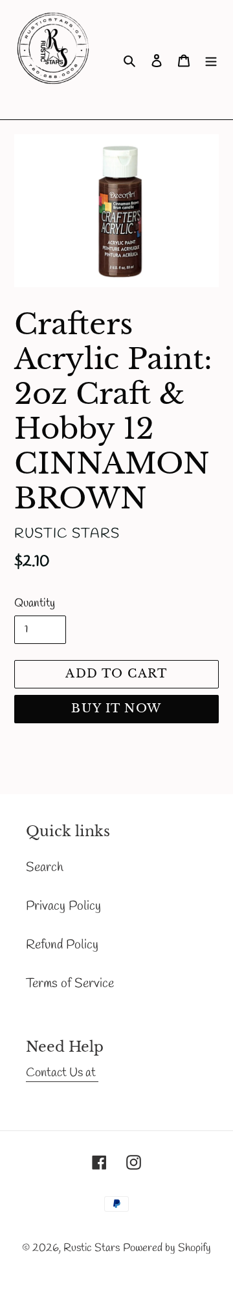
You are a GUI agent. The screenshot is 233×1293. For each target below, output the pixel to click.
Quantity (34, 603)
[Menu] (211, 60)
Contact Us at (62, 1073)
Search (44, 867)
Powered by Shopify (167, 1248)
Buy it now (116, 708)
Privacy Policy (63, 906)
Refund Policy (62, 945)
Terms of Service (70, 983)
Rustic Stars (91, 1248)
